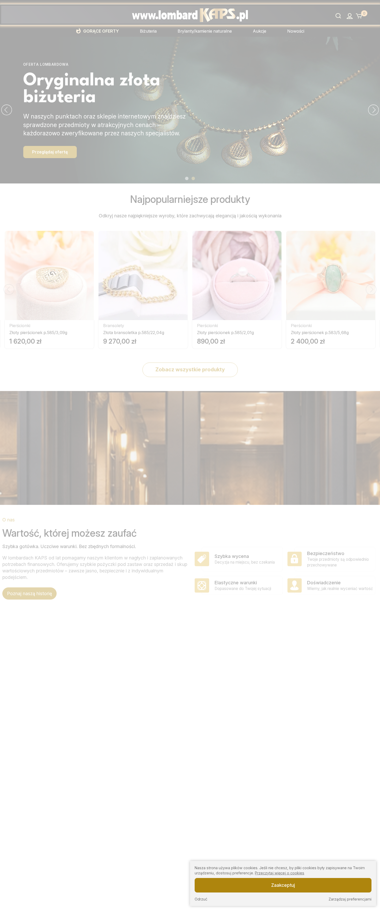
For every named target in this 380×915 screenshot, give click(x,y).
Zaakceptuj (283, 885)
